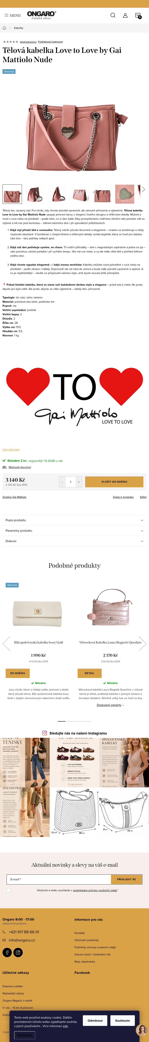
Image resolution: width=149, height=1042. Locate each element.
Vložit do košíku (114, 482)
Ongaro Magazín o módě (17, 1000)
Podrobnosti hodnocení (50, 41)
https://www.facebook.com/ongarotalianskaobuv (7, 952)
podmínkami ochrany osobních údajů (95, 890)
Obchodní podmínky (86, 940)
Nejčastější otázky (13, 993)
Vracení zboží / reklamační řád (92, 954)
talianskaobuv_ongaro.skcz (18, 952)
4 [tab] (87, 721)
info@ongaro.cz (22, 940)
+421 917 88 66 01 (24, 932)
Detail (89, 673)
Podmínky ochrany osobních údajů (95, 947)
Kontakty (79, 933)
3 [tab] (79, 721)
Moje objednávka (84, 962)
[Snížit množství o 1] (62, 482)
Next (142, 643)
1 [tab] (62, 721)
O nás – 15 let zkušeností (18, 1007)
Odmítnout (95, 1020)
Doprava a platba (13, 986)
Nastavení (25, 1035)
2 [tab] (70, 721)
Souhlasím (122, 1020)
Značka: (14, 497)
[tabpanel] (38, 648)
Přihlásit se (126, 879)
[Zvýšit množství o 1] (78, 482)
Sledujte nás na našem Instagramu (78, 733)
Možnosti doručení (20, 467)
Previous (6, 643)
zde (65, 1026)
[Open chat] (142, 1032)
